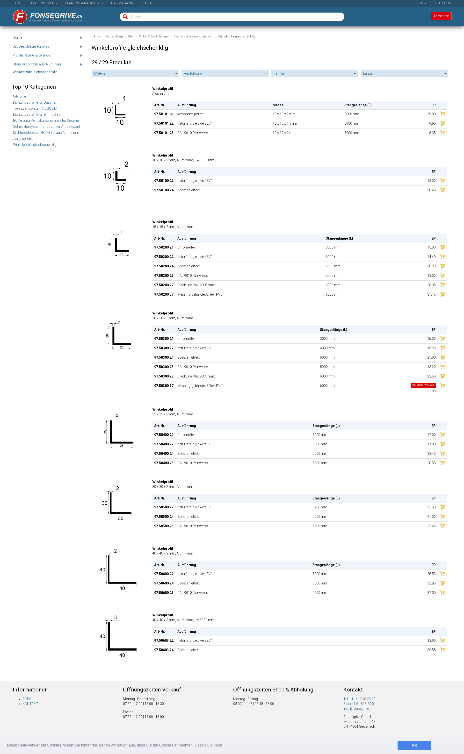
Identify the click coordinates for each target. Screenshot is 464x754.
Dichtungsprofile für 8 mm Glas (36, 114)
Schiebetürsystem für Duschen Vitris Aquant (46, 126)
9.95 (432, 123)
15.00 (431, 247)
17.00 (431, 435)
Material (100, 73)
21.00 (431, 357)
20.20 (431, 266)
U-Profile (19, 96)
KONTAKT (30, 704)
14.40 (431, 257)
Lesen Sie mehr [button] (208, 745)
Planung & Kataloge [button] (83, 3)
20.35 (431, 285)
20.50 (431, 463)
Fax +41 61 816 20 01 (359, 704)
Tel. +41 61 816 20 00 (359, 699)
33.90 (431, 640)
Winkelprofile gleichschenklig (35, 145)
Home (17, 3)
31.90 (424, 388)
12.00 (431, 275)
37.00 (431, 593)
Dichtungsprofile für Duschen (35, 102)
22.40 (431, 453)
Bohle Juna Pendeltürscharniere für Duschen (46, 120)
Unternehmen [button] (42, 3)
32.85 (431, 583)
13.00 (431, 181)
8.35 (432, 133)
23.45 (431, 526)
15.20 (431, 348)
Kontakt (148, 3)
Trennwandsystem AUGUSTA (35, 108)
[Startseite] (44, 15)
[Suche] (124, 17)
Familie (279, 73)
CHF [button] (420, 3)
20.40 (431, 190)
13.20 (431, 367)
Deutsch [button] (441, 3)
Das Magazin (122, 3)
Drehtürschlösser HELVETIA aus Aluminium (46, 133)
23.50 (431, 376)
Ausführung (193, 73)
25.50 (431, 574)
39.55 (431, 650)
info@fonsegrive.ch (358, 709)
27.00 (431, 517)
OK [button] (414, 745)
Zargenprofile (23, 139)
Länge (367, 73)
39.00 (431, 114)
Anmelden (441, 16)
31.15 (431, 294)
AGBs (26, 699)
